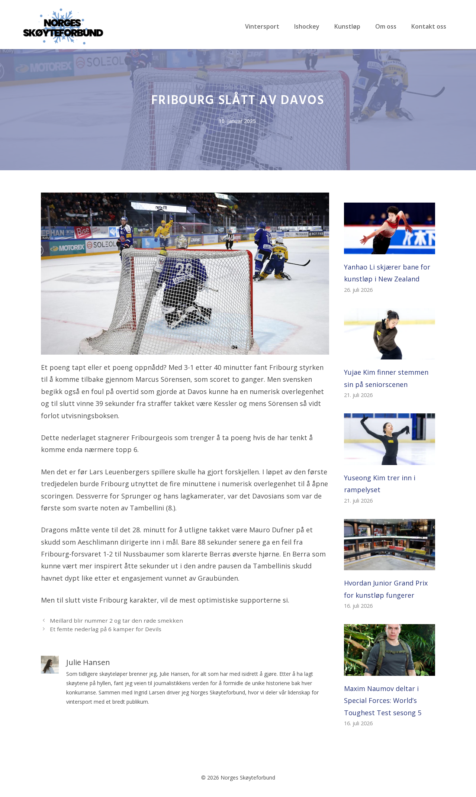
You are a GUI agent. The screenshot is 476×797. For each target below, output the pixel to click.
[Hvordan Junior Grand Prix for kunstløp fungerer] (389, 564)
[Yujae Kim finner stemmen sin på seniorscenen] (389, 353)
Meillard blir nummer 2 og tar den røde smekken (116, 620)
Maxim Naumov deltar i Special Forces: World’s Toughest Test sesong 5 (382, 700)
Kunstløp (347, 26)
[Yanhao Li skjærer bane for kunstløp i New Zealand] (389, 248)
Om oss (385, 26)
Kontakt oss (428, 26)
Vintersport (262, 26)
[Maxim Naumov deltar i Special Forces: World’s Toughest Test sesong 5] (389, 669)
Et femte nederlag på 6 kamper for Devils (105, 629)
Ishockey (306, 26)
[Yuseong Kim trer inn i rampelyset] (389, 459)
